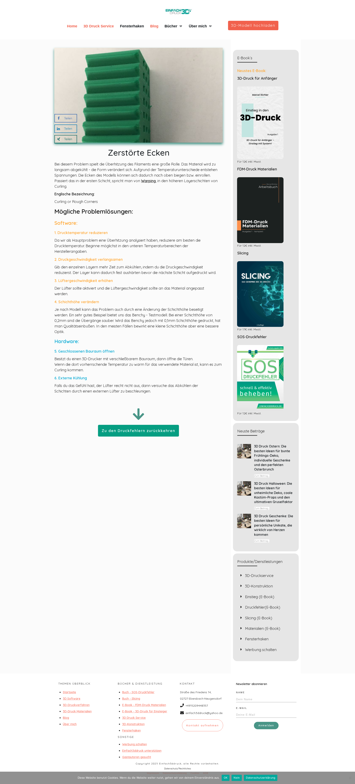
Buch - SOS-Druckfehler (138, 692)
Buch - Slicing (131, 698)
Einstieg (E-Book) (259, 596)
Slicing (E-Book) (258, 618)
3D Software (71, 698)
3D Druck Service (134, 718)
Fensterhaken (257, 639)
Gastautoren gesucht (136, 757)
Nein (237, 777)
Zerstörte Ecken (138, 152)
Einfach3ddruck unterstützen (141, 751)
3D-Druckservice (259, 575)
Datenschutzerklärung (260, 777)
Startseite (69, 692)
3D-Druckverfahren (76, 705)
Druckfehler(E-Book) (262, 607)
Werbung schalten (261, 649)
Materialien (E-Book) (262, 628)
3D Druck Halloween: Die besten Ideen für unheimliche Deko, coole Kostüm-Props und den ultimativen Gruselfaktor (273, 492)
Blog (66, 718)
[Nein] (350, 778)
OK (226, 777)
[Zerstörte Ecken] (138, 95)
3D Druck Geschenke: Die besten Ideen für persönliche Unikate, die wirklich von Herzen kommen (273, 525)
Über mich (70, 724)
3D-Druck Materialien (77, 711)
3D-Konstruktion (259, 586)
